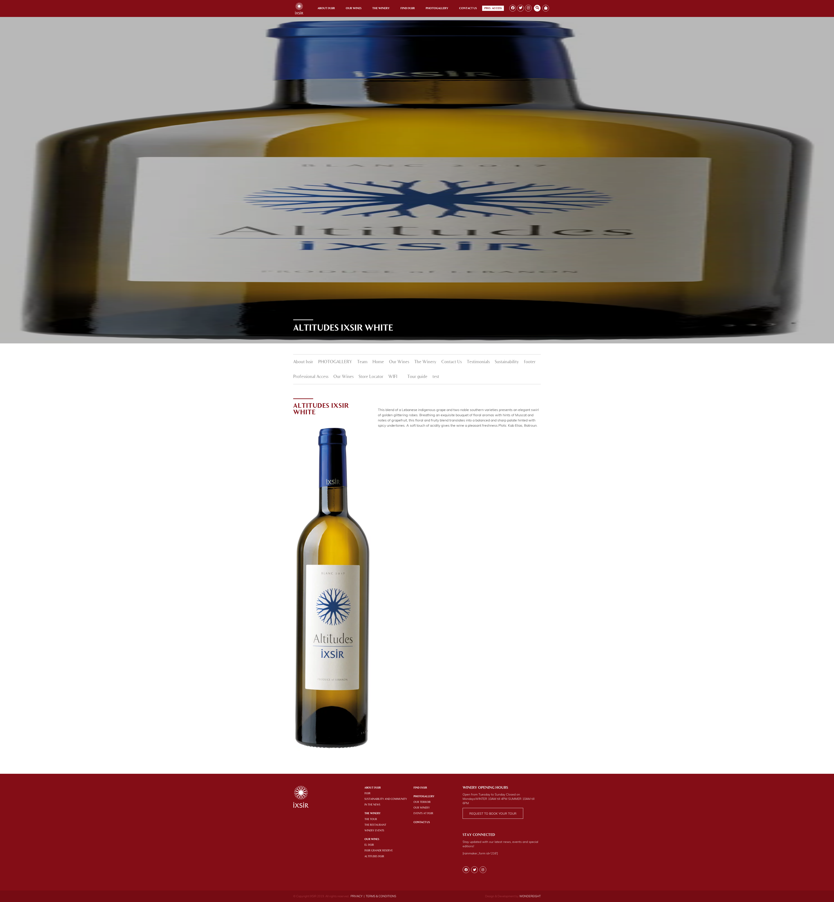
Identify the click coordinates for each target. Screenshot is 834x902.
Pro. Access (493, 8)
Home (378, 362)
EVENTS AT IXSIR (423, 813)
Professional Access (310, 377)
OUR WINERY (422, 808)
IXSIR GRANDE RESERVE (378, 850)
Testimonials (478, 362)
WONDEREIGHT (530, 896)
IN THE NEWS (372, 805)
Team (362, 362)
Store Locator (371, 377)
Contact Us (468, 8)
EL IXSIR (369, 845)
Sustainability (507, 362)
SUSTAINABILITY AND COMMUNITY (385, 799)
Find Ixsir (407, 8)
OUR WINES (371, 839)
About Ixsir (326, 8)
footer (530, 362)
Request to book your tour (492, 813)
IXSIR (367, 793)
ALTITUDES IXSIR (374, 856)
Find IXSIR (420, 788)
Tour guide (417, 377)
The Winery (381, 8)
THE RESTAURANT (375, 825)
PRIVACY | (357, 896)
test (435, 377)
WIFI (392, 377)
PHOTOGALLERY (335, 362)
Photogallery (437, 8)
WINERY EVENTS (374, 830)
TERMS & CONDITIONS (381, 896)
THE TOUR (370, 819)
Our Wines (353, 8)
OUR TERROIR (422, 802)
